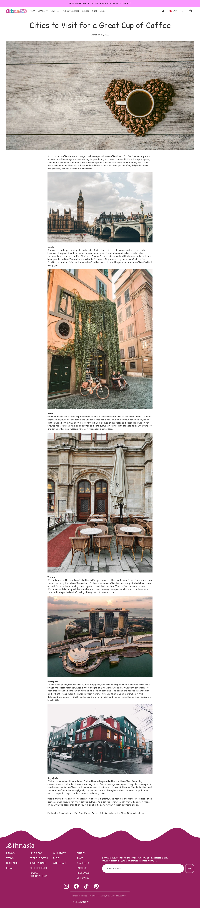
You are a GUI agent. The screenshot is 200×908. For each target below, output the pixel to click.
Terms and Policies (78, 896)
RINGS (80, 858)
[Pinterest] (96, 886)
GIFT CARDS (83, 877)
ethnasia (101, 895)
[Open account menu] (183, 10)
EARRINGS (82, 868)
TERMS (10, 858)
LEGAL (9, 868)
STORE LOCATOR (39, 858)
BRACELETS (83, 863)
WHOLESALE (59, 863)
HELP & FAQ (36, 853)
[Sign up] (189, 868)
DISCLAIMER (12, 863)
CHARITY (81, 853)
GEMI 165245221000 (115, 895)
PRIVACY (10, 853)
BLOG (56, 858)
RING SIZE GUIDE (39, 868)
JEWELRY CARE (38, 863)
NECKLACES (83, 872)
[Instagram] (66, 886)
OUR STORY (59, 853)
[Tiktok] (86, 886)
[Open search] (163, 10)
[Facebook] (76, 886)
